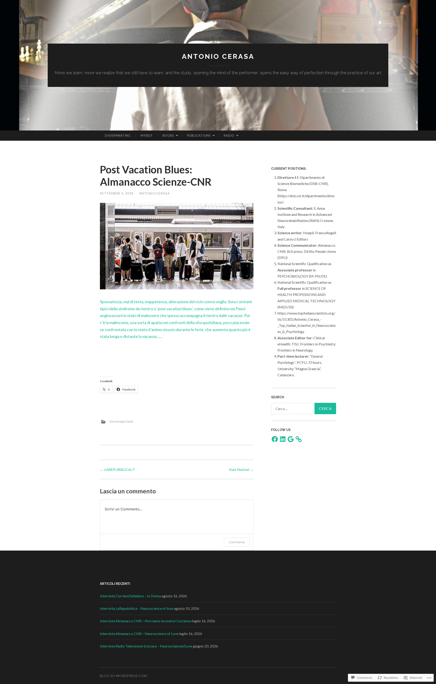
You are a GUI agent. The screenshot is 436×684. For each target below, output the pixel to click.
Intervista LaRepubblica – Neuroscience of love (136, 608)
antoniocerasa (154, 193)
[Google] (290, 439)
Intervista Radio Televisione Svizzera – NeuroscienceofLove (146, 646)
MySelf (147, 135)
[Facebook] (274, 439)
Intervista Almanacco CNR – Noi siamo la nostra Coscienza (145, 621)
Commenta (237, 542)
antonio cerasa (218, 56)
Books (168, 135)
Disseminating (118, 135)
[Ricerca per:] (303, 408)
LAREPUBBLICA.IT (117, 469)
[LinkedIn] (282, 439)
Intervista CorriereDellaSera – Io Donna (130, 596)
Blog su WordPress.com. (124, 676)
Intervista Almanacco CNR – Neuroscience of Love (139, 633)
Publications (199, 135)
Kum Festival (241, 469)
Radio (229, 135)
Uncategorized (121, 421)
